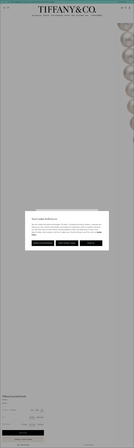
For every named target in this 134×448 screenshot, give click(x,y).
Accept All (91, 243)
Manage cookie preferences (42, 243)
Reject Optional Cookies (67, 243)
